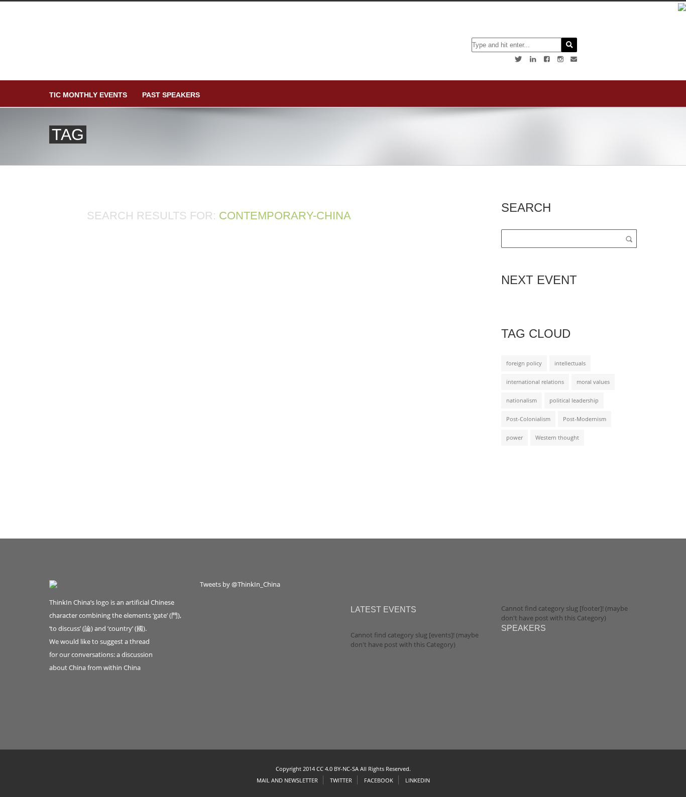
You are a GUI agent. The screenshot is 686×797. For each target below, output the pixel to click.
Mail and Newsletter (287, 780)
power (514, 437)
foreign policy (524, 363)
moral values (593, 381)
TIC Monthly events (88, 95)
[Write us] (574, 59)
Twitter (341, 780)
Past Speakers (171, 95)
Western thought (557, 437)
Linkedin (417, 780)
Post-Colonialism (528, 419)
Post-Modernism (584, 419)
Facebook (378, 780)
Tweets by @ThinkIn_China (240, 584)
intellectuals (570, 363)
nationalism (521, 400)
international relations (535, 381)
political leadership (574, 400)
